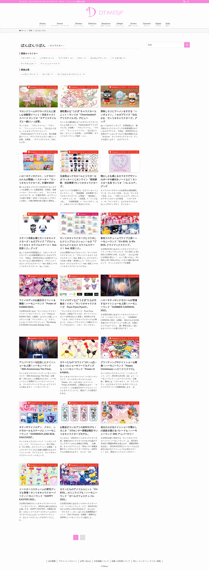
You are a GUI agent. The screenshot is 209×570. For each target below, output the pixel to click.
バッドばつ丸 (118, 58)
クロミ (81, 58)
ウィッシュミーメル (50, 63)
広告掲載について (101, 561)
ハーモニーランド (29, 74)
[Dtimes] (104, 12)
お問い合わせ (85, 561)
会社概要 (52, 561)
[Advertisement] (168, 70)
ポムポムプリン (98, 58)
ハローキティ (28, 58)
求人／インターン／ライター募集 (147, 561)
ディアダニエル (28, 63)
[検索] (188, 1)
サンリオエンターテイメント (71, 74)
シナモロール (47, 58)
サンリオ (47, 74)
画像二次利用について (121, 561)
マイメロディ (65, 58)
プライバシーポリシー (68, 561)
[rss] (184, 1)
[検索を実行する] (187, 45)
